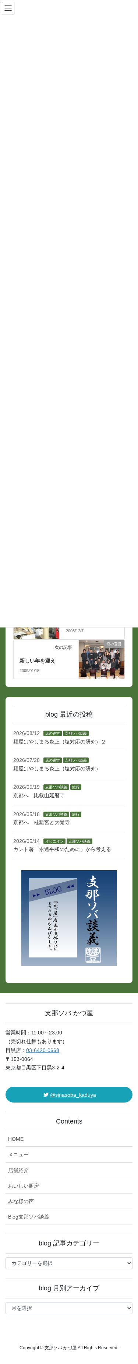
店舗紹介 (18, 1170)
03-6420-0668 (42, 1050)
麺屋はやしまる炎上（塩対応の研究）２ (59, 742)
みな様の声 (21, 1201)
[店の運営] (102, 657)
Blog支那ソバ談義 (28, 1217)
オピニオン (54, 841)
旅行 (75, 787)
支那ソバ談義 (76, 733)
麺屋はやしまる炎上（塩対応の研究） (57, 768)
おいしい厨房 (23, 1186)
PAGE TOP (127, 1316)
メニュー (18, 1154)
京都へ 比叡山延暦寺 (39, 795)
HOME (16, 1139)
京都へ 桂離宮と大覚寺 (41, 822)
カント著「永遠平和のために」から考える (62, 849)
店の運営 (52, 733)
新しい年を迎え (38, 661)
